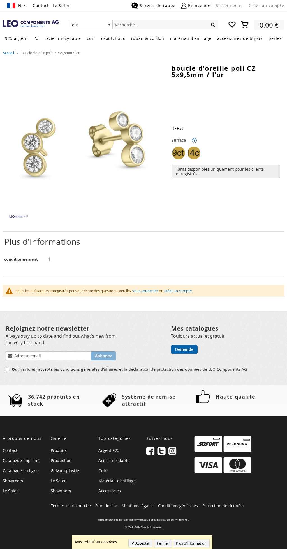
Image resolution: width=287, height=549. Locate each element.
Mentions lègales (138, 505)
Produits (59, 450)
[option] (179, 153)
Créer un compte (266, 5)
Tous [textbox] (74, 25)
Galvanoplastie (65, 470)
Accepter (142, 543)
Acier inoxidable (113, 460)
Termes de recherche (71, 505)
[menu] (143, 39)
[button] (16, 5)
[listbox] (228, 153)
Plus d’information (191, 543)
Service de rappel (158, 5)
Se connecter (229, 5)
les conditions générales (77, 369)
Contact (41, 5)
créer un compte (178, 290)
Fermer (163, 543)
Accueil (8, 53)
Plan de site (106, 505)
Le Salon (61, 5)
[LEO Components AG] (31, 23)
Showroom (13, 480)
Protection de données (223, 505)
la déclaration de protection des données (163, 369)
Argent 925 (108, 450)
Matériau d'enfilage (117, 480)
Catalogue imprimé (21, 460)
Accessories (109, 490)
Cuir (102, 470)
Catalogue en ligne (21, 470)
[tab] (143, 241)
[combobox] (90, 24)
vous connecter (145, 290)
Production (61, 460)
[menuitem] (16, 38)
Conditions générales (178, 505)
